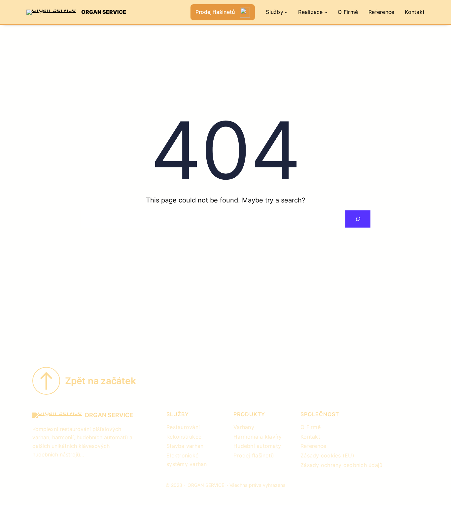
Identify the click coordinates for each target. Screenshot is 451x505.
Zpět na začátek (100, 380)
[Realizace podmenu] (326, 12)
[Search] (357, 219)
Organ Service (103, 12)
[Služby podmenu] (286, 12)
